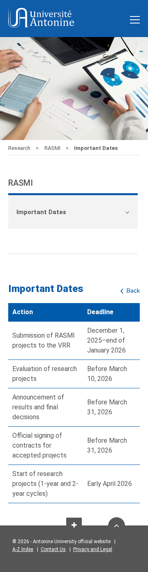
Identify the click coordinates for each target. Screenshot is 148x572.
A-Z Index (22, 549)
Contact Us (53, 549)
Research (20, 148)
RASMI (53, 148)
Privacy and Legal (92, 549)
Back (133, 290)
